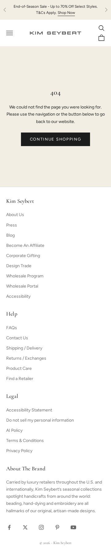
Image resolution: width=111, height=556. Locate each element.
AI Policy (14, 430)
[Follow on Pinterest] (57, 527)
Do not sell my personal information (40, 420)
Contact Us (17, 338)
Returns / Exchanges (26, 358)
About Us (15, 214)
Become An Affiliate (25, 245)
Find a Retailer (19, 378)
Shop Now (66, 12)
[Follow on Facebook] (9, 527)
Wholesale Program (24, 276)
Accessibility (18, 296)
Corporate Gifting (23, 255)
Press (11, 225)
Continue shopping (55, 139)
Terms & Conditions (25, 440)
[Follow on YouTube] (73, 527)
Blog (10, 235)
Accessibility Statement (29, 410)
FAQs (11, 327)
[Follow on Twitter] (25, 527)
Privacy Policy (19, 450)
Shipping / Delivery (24, 348)
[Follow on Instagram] (41, 527)
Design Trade (18, 265)
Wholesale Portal (22, 286)
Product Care (19, 368)
